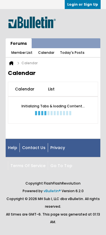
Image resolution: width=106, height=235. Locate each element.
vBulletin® (52, 191)
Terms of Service (28, 166)
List (51, 89)
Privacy (57, 147)
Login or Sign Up (82, 4)
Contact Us (34, 147)
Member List (22, 52)
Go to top (61, 166)
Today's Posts (72, 52)
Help (12, 147)
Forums (18, 43)
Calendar (46, 52)
